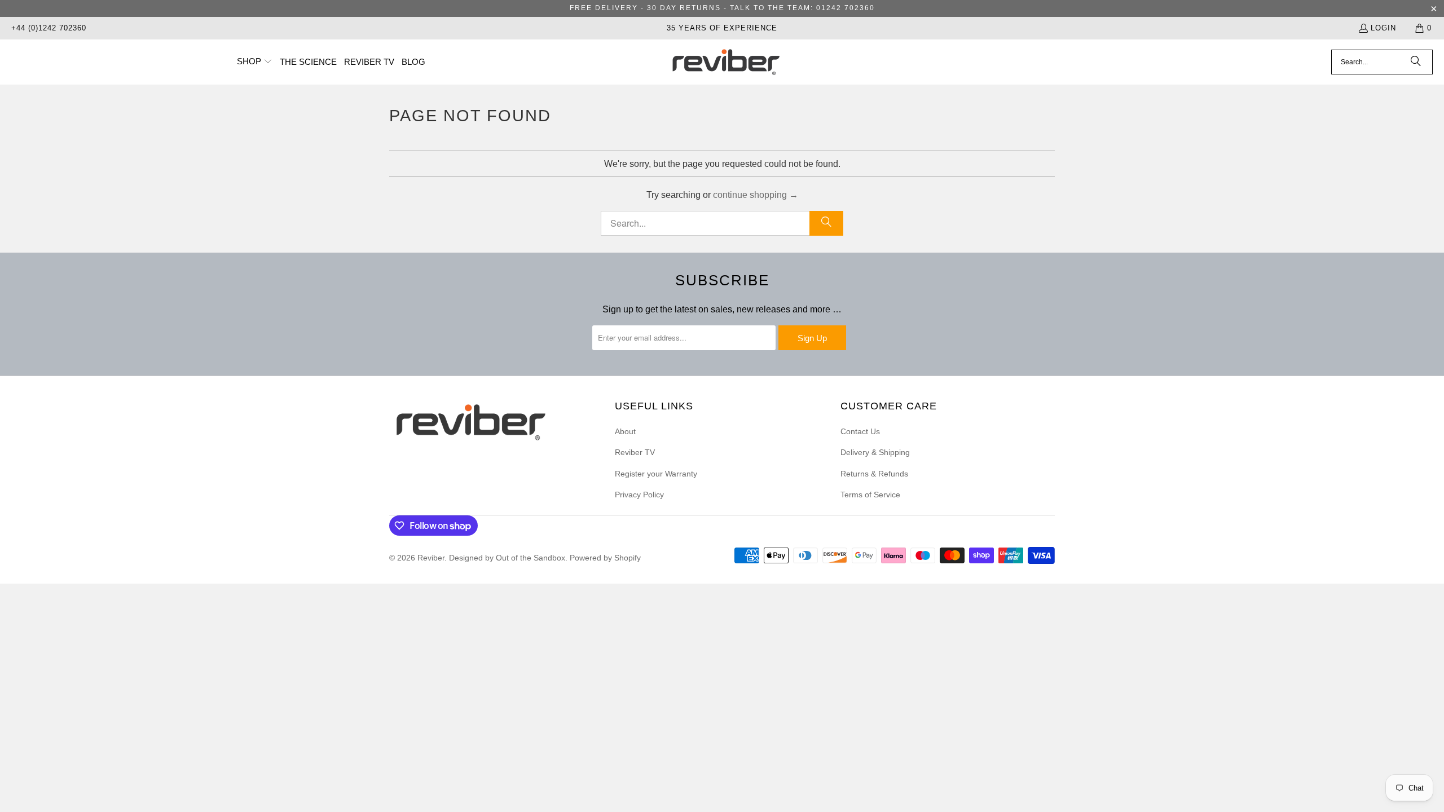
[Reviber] (725, 62)
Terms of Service (870, 494)
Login (1383, 28)
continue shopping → (755, 195)
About (625, 431)
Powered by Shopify (605, 557)
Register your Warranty (656, 473)
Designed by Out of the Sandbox (507, 557)
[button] (254, 62)
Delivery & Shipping (875, 452)
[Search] (1416, 62)
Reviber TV (635, 452)
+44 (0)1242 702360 (48, 28)
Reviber (430, 557)
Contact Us (860, 431)
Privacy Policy (639, 494)
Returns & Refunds (874, 473)
